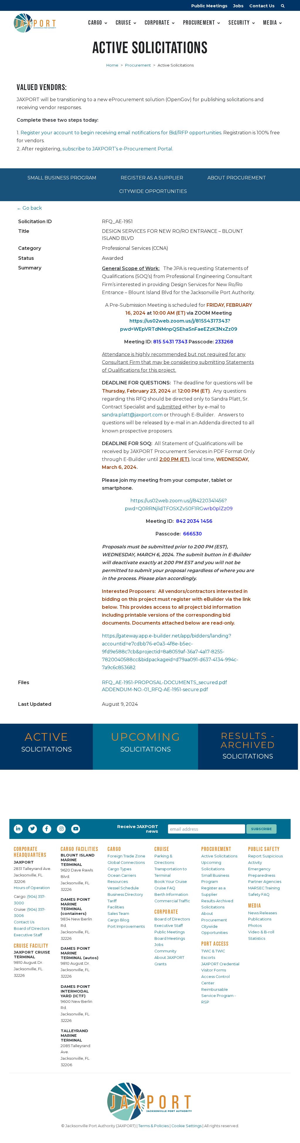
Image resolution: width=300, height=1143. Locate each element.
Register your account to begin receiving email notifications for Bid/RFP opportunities (121, 132)
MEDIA (254, 905)
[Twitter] (33, 828)
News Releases (262, 913)
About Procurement (236, 178)
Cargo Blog (118, 920)
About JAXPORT (169, 957)
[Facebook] (46, 828)
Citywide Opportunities (153, 191)
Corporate (157, 22)
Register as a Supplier (152, 178)
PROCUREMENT (216, 849)
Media (270, 22)
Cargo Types (119, 869)
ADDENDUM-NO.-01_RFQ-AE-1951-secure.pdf (155, 689)
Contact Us (262, 6)
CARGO (114, 849)
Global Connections (126, 862)
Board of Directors (31, 928)
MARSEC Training (264, 888)
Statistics (256, 938)
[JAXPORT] (150, 1101)
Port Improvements (126, 926)
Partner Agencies (264, 881)
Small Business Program (62, 178)
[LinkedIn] (18, 828)
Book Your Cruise (170, 881)
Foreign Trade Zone (126, 856)
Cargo (95, 22)
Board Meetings (169, 938)
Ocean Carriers (122, 875)
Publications (259, 919)
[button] (282, 6)
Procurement (199, 22)
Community (165, 951)
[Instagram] (62, 828)
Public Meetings (209, 6)
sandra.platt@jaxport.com (132, 415)
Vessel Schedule (123, 888)
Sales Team (118, 913)
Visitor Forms (213, 970)
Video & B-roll (261, 932)
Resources (118, 881)
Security (239, 22)
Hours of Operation (32, 888)
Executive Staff (28, 935)
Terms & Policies (153, 1126)
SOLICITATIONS (46, 749)
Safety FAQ (259, 894)
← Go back (29, 208)
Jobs (238, 6)
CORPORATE (166, 911)
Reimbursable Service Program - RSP (218, 996)
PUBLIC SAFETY (264, 849)
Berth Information (171, 894)
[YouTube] (76, 828)
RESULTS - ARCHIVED (248, 740)
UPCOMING (145, 736)
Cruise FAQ (164, 888)
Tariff (112, 901)
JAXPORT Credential (220, 964)
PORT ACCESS (215, 943)
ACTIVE (47, 736)
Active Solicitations (219, 856)
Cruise (124, 22)
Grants (160, 964)
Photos (255, 925)
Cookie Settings (186, 1126)
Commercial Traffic (172, 901)
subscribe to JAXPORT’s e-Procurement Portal (117, 149)
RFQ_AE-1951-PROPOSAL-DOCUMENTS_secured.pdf (164, 682)
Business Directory (125, 894)
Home (112, 65)
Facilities (116, 907)
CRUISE (161, 849)
